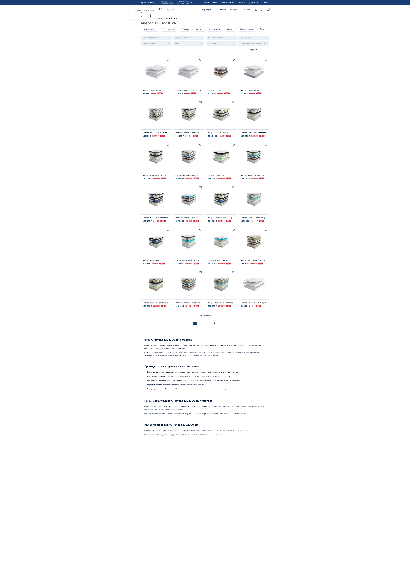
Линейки (242, 3)
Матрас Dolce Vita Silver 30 (186, 218)
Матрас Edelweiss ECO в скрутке (254, 303)
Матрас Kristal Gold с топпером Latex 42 (221, 303)
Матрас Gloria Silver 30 (217, 175)
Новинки (266, 3)
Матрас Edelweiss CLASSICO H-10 (156, 90)
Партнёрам (206, 10)
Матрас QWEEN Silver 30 (218, 133)
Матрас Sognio (214, 90)
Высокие (185, 29)
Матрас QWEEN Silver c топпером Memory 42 (188, 133)
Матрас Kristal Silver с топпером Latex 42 (254, 218)
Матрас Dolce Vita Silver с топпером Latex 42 (188, 175)
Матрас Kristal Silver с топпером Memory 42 (188, 260)
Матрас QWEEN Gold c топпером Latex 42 (254, 260)
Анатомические (150, 29)
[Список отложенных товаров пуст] (262, 9)
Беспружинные (169, 29)
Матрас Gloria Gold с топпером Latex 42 (156, 303)
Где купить (234, 10)
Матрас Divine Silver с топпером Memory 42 (221, 218)
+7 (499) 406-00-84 (183, 2)
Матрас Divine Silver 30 (152, 260)
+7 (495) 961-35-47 (167, 2)
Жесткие (230, 29)
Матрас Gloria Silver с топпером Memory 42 (156, 175)
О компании (221, 10)
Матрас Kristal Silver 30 (218, 260)
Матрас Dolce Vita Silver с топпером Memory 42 (254, 175)
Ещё (262, 29)
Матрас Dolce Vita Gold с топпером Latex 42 (188, 303)
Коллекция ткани (228, 3)
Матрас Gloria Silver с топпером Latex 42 (254, 133)
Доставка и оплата (210, 3)
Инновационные (247, 29)
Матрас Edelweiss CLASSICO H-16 (254, 90)
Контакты (247, 10)
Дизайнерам (253, 3)
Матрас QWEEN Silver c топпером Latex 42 (156, 133)
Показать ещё (205, 315)
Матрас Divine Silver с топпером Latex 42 (156, 218)
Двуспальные (214, 29)
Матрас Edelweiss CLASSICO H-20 (188, 90)
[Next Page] (215, 323)
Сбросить (254, 50)
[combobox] (181, 9)
